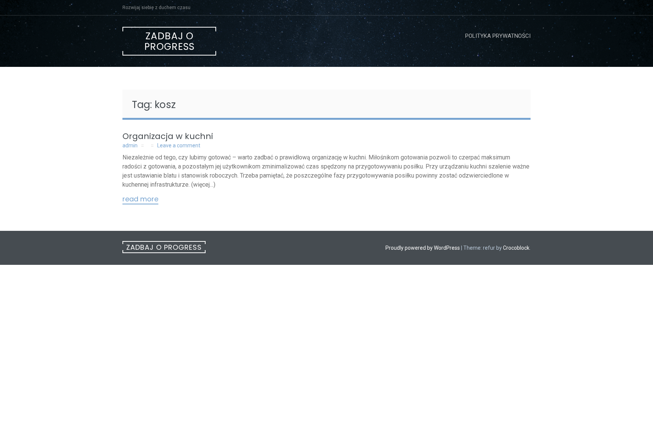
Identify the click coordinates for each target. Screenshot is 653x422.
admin (130, 145)
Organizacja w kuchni (167, 136)
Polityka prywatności (498, 35)
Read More (140, 199)
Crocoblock (516, 248)
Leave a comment (178, 145)
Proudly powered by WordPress (422, 248)
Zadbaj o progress (169, 41)
